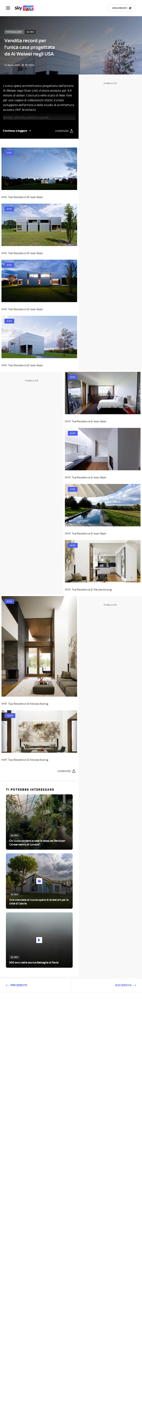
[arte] (26, 8)
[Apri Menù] (10, 8)
